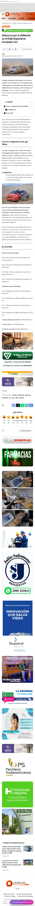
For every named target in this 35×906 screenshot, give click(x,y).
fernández (5, 398)
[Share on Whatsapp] (22, 405)
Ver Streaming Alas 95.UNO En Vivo (22, 902)
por (13, 398)
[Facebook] (16, 889)
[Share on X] (9, 49)
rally (16, 398)
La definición (12, 109)
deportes (28, 395)
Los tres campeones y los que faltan (17, 106)
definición (21, 395)
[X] (18, 889)
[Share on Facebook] (6, 49)
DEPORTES (6, 26)
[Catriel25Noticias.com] (12, 14)
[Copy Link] (12, 49)
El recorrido (9, 113)
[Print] (15, 49)
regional (21, 398)
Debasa (14, 395)
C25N (3, 54)
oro (10, 398)
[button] (3, 14)
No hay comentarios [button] (26, 430)
